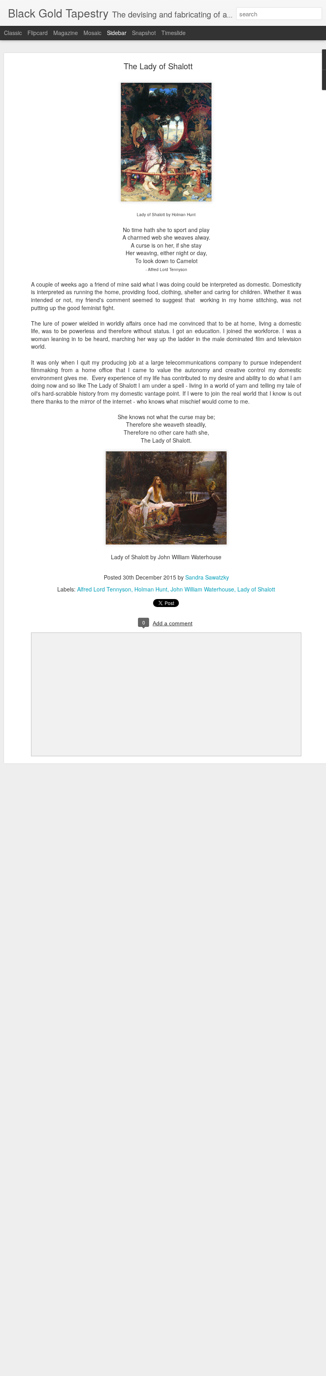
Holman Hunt (150, 589)
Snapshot (144, 33)
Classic (13, 33)
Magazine (65, 33)
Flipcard (37, 33)
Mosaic (92, 33)
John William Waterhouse (202, 589)
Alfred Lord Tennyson (104, 589)
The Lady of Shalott (158, 66)
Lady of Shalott (256, 589)
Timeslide (173, 33)
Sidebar (116, 33)
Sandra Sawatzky (207, 577)
